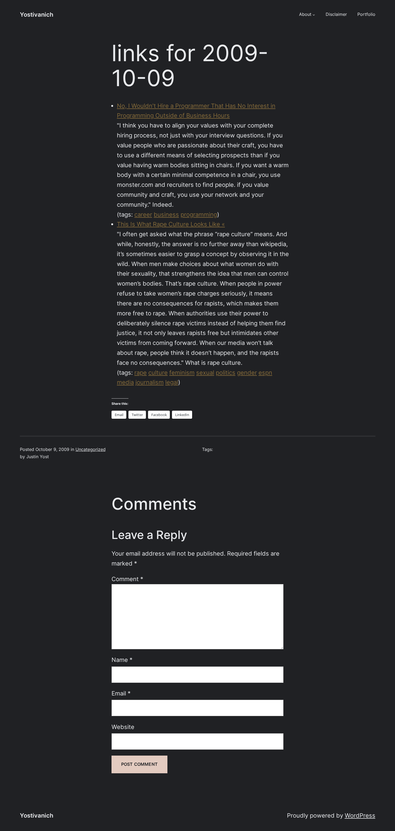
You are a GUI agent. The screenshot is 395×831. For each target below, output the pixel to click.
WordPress (360, 815)
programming (199, 214)
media (125, 382)
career (143, 214)
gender (247, 372)
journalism (149, 382)
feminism (182, 372)
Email (121, 693)
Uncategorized (91, 449)
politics (225, 372)
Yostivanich (36, 14)
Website (123, 726)
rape (140, 372)
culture (158, 372)
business (166, 214)
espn (265, 372)
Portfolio (366, 14)
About (305, 14)
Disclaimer (336, 14)
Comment (127, 578)
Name (122, 659)
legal (171, 382)
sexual (205, 372)
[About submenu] (314, 14)
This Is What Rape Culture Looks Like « (171, 224)
